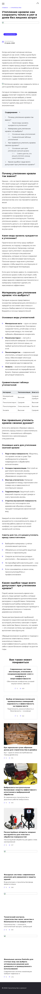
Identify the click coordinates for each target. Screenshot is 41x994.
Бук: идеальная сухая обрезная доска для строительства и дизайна (20, 749)
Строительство (10, 34)
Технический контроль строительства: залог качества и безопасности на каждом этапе (19, 919)
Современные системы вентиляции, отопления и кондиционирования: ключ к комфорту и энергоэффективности (20, 674)
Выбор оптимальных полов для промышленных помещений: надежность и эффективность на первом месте (20, 702)
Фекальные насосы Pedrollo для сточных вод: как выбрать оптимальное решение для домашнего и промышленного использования (18, 964)
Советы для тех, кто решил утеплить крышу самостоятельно (22, 156)
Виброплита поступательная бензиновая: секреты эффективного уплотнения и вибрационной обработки (20, 791)
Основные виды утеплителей (23, 134)
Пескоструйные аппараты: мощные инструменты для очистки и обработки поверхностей (20, 834)
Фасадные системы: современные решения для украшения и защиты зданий (20, 877)
